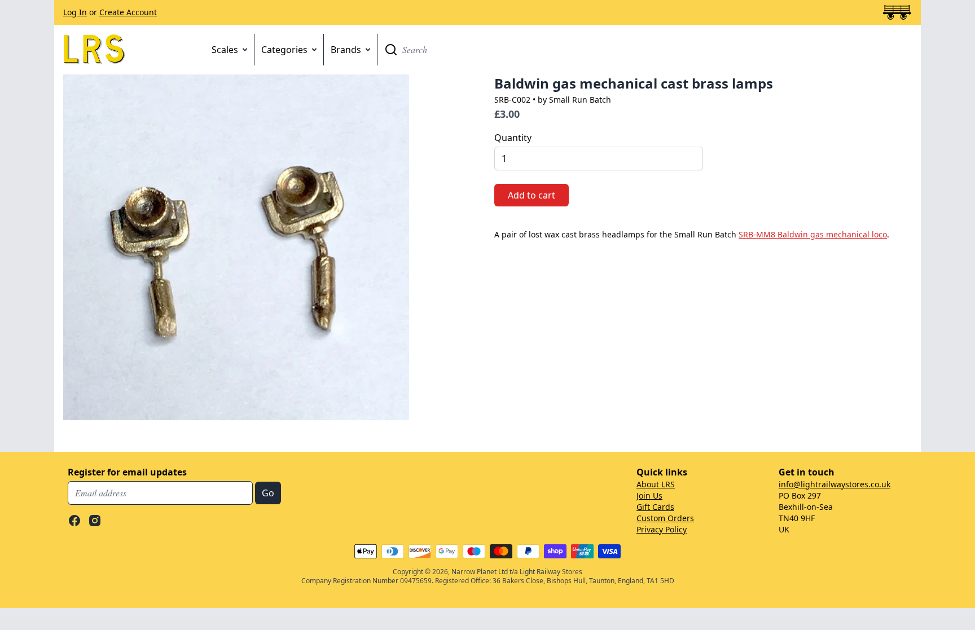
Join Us (649, 495)
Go (391, 49)
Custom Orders (665, 518)
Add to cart (531, 195)
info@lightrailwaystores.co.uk (834, 484)
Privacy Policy (661, 529)
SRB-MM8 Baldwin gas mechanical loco (813, 234)
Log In (75, 12)
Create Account (128, 12)
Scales (225, 49)
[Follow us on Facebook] (74, 520)
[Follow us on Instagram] (95, 520)
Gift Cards (655, 506)
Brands (346, 49)
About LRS (655, 484)
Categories (284, 49)
